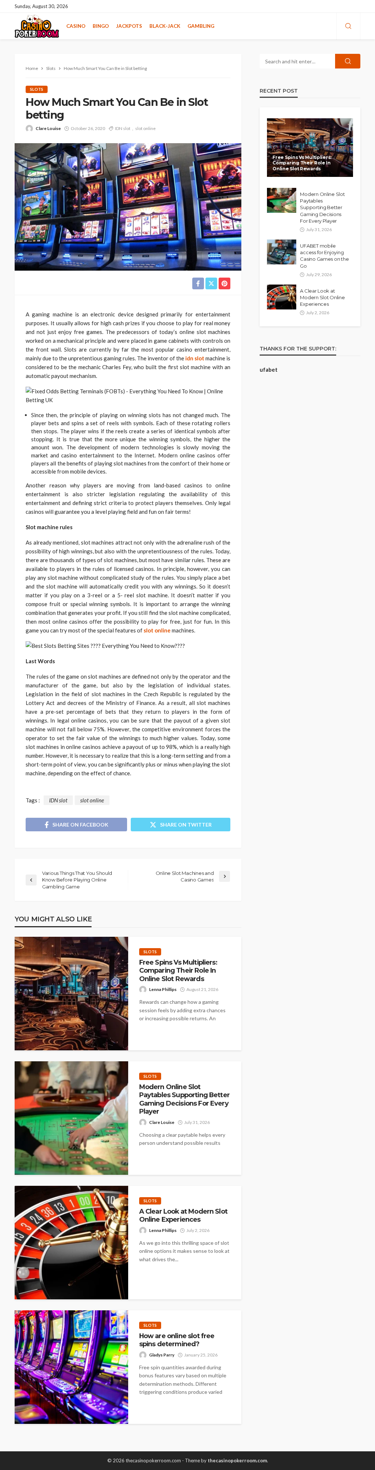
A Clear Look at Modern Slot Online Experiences (183, 1215)
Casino (75, 26)
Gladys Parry (161, 1355)
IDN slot (122, 128)
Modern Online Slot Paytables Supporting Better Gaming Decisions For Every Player (184, 1099)
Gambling (201, 26)
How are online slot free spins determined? (177, 1340)
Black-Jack (164, 26)
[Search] (348, 26)
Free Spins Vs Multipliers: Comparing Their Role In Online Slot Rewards (178, 970)
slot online (145, 128)
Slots (36, 89)
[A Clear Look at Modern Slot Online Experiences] (71, 1242)
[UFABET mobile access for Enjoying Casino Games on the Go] (281, 252)
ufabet (269, 369)
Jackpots (129, 26)
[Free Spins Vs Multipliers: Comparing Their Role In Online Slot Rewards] (71, 993)
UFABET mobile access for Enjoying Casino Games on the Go (324, 256)
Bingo (101, 26)
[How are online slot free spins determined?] (71, 1367)
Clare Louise (48, 128)
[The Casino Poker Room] (37, 26)
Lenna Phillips (163, 989)
